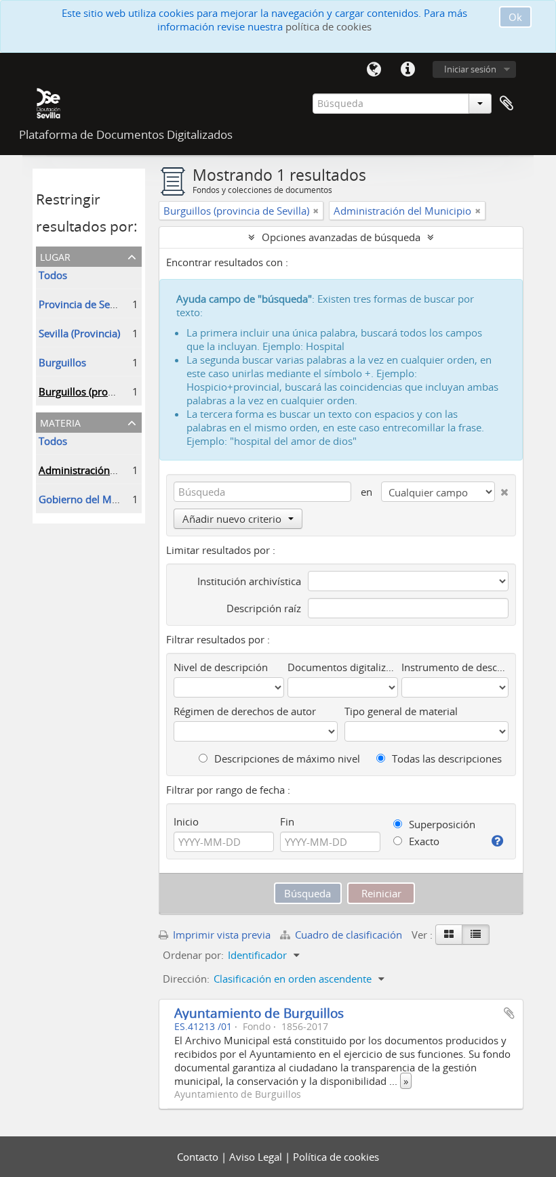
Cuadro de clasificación (348, 934)
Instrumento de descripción (455, 667)
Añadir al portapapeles (509, 1013)
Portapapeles (506, 104)
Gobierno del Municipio (94, 499)
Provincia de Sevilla (84, 304)
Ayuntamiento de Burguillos (259, 1012)
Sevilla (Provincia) (79, 333)
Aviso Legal (257, 1156)
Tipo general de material (401, 711)
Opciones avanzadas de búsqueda (341, 237)
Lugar (55, 256)
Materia (60, 421)
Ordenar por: (193, 955)
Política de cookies (336, 1156)
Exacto (422, 841)
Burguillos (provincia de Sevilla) (111, 391)
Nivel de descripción (221, 667)
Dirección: (186, 978)
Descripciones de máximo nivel (286, 758)
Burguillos (62, 362)
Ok (515, 17)
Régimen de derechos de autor (245, 711)
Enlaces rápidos (407, 70)
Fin (287, 821)
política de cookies (328, 26)
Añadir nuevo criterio (231, 519)
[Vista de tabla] (476, 934)
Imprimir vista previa (220, 934)
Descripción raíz (263, 608)
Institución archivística (249, 581)
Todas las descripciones (445, 758)
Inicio (186, 821)
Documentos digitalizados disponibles (342, 667)
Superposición (440, 824)
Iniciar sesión (470, 69)
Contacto (199, 1156)
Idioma (374, 70)
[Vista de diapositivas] (448, 934)
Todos (53, 275)
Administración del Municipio (107, 470)
